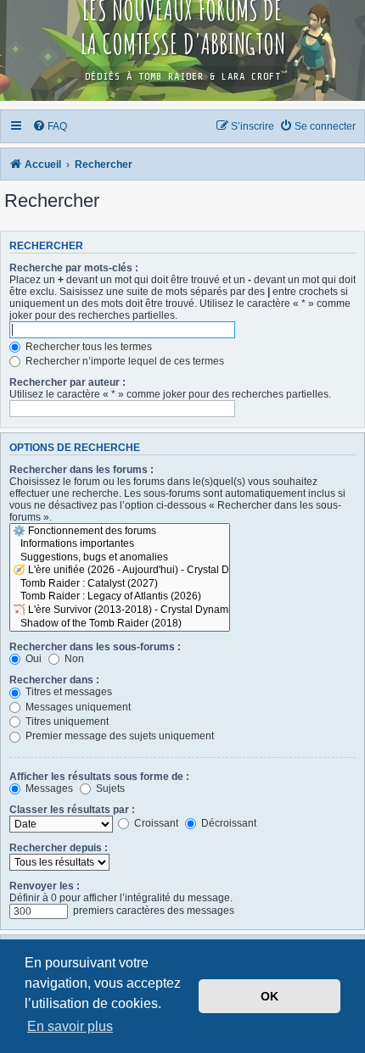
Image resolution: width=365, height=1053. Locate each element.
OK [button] (269, 996)
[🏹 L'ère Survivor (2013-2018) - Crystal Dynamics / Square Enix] (119, 610)
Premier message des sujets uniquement (118, 736)
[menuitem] (50, 126)
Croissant (155, 823)
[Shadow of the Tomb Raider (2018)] (119, 624)
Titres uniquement (66, 721)
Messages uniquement (77, 707)
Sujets (109, 788)
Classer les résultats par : (72, 810)
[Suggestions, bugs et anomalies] (119, 558)
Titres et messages (67, 692)
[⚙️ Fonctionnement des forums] (119, 531)
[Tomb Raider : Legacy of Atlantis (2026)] (119, 597)
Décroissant (227, 823)
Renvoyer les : (44, 886)
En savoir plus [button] (70, 1026)
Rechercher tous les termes (87, 347)
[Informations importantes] (119, 544)
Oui (32, 659)
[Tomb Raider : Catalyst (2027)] (119, 584)
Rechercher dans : (54, 680)
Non (73, 659)
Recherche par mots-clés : (73, 268)
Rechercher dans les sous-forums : (95, 647)
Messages (48, 788)
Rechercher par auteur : (67, 382)
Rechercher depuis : (58, 848)
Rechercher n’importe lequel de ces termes (123, 361)
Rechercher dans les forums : (81, 470)
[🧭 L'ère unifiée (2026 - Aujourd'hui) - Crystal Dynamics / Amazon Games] (119, 570)
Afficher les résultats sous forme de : (99, 777)
